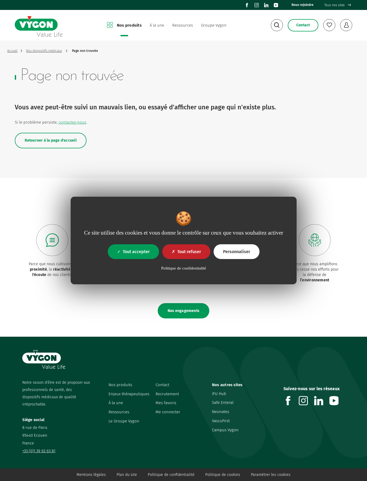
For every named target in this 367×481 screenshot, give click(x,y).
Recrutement (167, 394)
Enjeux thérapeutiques (129, 394)
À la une (157, 25)
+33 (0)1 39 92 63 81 (38, 450)
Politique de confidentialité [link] (183, 268)
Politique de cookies (222, 474)
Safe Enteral (222, 402)
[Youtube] (276, 5)
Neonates (220, 411)
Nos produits (129, 25)
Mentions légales (91, 474)
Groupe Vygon (213, 25)
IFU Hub (219, 393)
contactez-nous (72, 122)
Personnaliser (236, 251)
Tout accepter (136, 251)
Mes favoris (166, 402)
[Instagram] (256, 5)
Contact (162, 384)
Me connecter (168, 412)
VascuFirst (221, 420)
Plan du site (127, 474)
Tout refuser (189, 251)
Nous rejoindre (303, 5)
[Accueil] (39, 25)
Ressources (182, 25)
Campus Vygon (225, 430)
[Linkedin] (266, 5)
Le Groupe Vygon (124, 421)
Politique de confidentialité (171, 474)
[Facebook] (247, 5)
